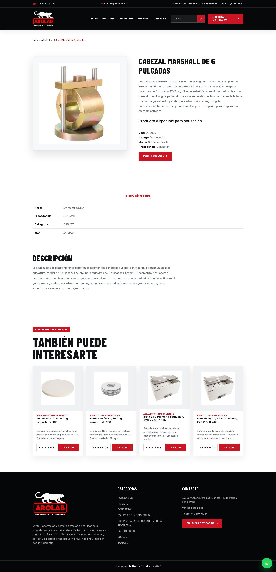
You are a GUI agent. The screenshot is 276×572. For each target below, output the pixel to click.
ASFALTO (45, 40)
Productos (126, 18)
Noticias (143, 18)
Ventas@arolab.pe (114, 3)
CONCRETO (124, 509)
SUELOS (122, 536)
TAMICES (123, 542)
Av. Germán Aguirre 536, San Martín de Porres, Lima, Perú (207, 3)
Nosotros (108, 18)
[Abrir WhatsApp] (267, 563)
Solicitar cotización (220, 18)
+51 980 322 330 (44, 3)
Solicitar (69, 447)
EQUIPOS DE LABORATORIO (134, 515)
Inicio (94, 18)
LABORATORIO (126, 531)
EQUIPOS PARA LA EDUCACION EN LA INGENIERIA (140, 523)
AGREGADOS (125, 497)
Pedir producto (153, 156)
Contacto (159, 18)
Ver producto (46, 447)
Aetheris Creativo (140, 566)
